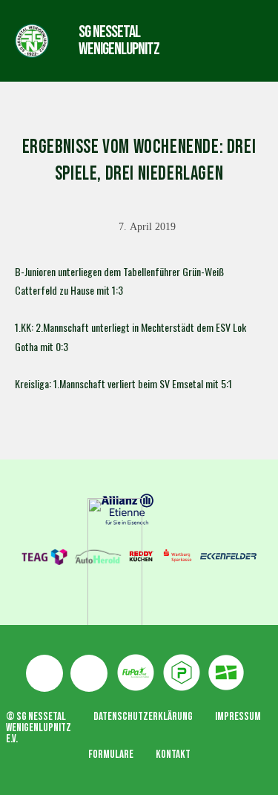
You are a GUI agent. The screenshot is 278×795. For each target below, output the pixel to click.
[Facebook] (44, 673)
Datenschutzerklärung (143, 717)
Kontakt (173, 754)
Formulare (110, 754)
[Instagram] (88, 673)
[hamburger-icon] (202, 40)
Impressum (238, 717)
